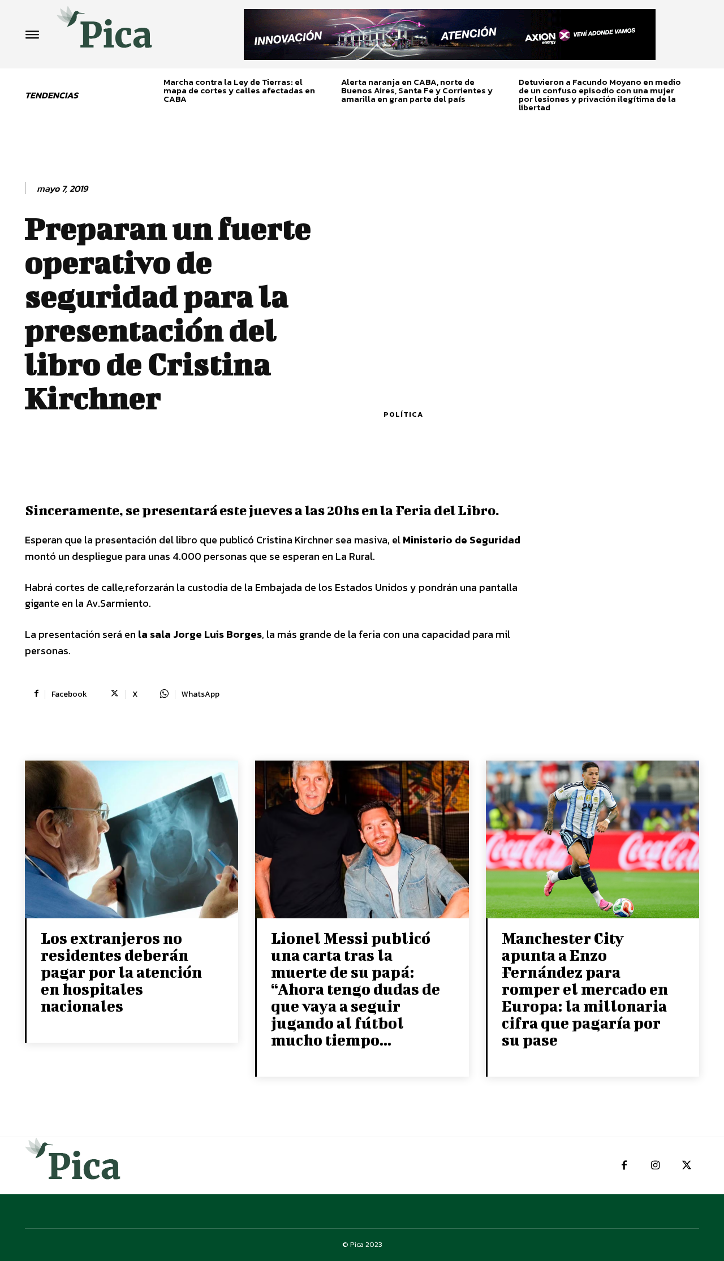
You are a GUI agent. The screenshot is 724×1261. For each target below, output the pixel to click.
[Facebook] (624, 1165)
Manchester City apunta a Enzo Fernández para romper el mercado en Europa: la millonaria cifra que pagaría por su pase (585, 988)
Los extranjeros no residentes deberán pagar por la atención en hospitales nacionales (121, 971)
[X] (686, 1165)
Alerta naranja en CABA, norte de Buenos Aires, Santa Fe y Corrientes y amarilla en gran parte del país (417, 90)
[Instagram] (655, 1165)
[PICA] (105, 31)
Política (403, 414)
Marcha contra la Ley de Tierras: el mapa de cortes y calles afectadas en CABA (239, 90)
